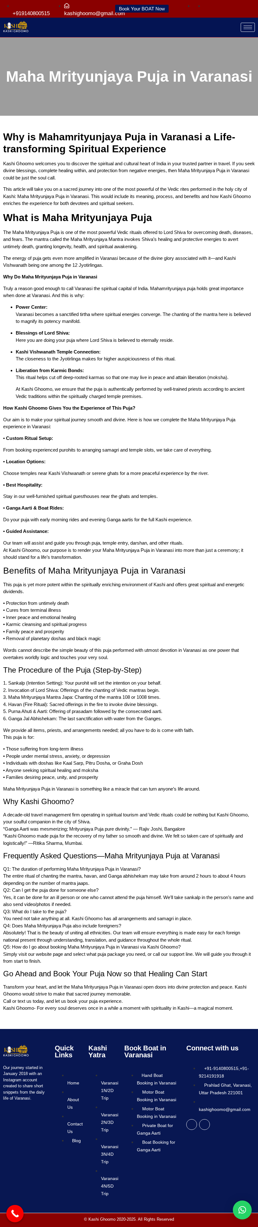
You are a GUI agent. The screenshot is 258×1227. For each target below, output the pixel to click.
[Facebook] (191, 1124)
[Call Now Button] (15, 1213)
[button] (242, 1210)
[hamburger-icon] (248, 27)
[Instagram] (204, 1124)
